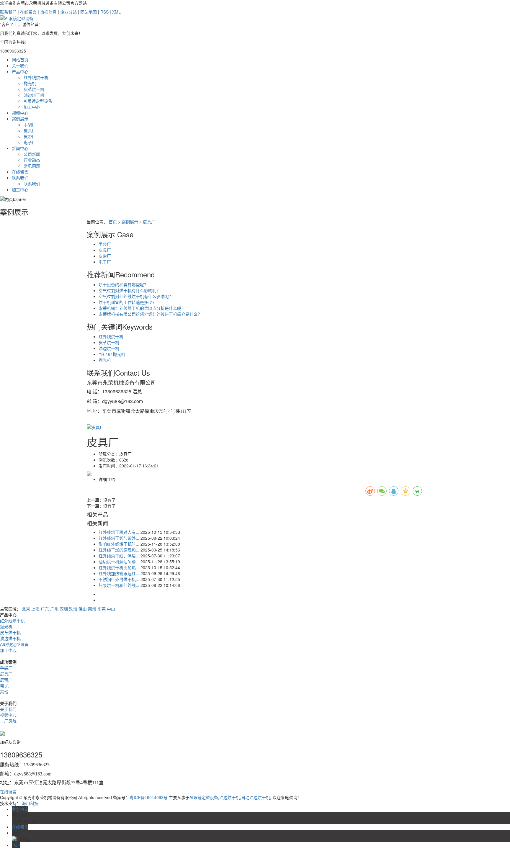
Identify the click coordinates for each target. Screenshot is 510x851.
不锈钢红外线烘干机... (119, 579)
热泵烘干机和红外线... (119, 585)
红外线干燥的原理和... (119, 550)
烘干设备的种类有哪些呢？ (123, 284)
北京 (26, 609)
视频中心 (20, 113)
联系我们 (9, 12)
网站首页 (20, 60)
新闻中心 (20, 148)
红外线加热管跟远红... (119, 573)
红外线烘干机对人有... (119, 532)
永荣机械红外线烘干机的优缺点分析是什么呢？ (142, 308)
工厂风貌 (8, 721)
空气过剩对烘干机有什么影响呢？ (130, 290)
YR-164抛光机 (112, 354)
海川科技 (30, 803)
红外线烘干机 (36, 77)
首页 (113, 222)
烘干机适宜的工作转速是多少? (127, 302)
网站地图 (88, 12)
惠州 (92, 609)
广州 (54, 609)
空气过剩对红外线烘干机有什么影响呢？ (136, 296)
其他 (4, 691)
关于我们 (20, 65)
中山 (111, 609)
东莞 (101, 609)
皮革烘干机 (34, 89)
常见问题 (32, 166)
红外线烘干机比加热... (119, 567)
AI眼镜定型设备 (38, 101)
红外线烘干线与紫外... (119, 538)
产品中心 (20, 71)
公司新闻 (32, 154)
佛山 (83, 609)
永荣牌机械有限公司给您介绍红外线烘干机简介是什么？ (150, 314)
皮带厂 (30, 136)
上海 (35, 609)
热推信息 (48, 12)
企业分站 (68, 12)
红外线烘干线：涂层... (119, 556)
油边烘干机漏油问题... (119, 561)
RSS (104, 12)
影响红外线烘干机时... (119, 544)
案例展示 (20, 119)
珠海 (73, 609)
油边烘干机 (34, 95)
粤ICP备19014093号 (149, 797)
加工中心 (32, 107)
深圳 (64, 609)
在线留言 (29, 12)
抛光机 (30, 83)
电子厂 (30, 142)
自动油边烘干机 (255, 797)
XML (116, 12)
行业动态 (32, 160)
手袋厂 (30, 124)
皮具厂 (30, 130)
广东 (45, 609)
